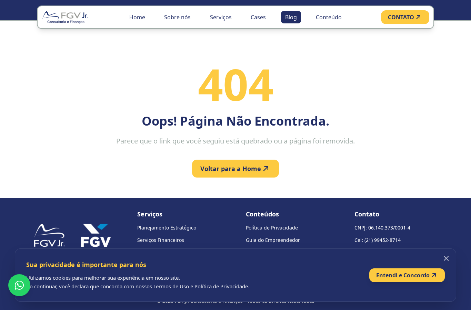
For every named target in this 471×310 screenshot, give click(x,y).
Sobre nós (177, 17)
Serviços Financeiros (160, 240)
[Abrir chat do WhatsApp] (19, 285)
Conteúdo (329, 17)
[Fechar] (446, 258)
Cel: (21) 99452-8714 (377, 240)
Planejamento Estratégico (166, 227)
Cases (258, 17)
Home (137, 17)
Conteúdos (262, 214)
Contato (366, 214)
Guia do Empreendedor (273, 240)
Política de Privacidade (272, 227)
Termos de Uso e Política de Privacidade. (201, 286)
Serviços (221, 17)
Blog (291, 17)
